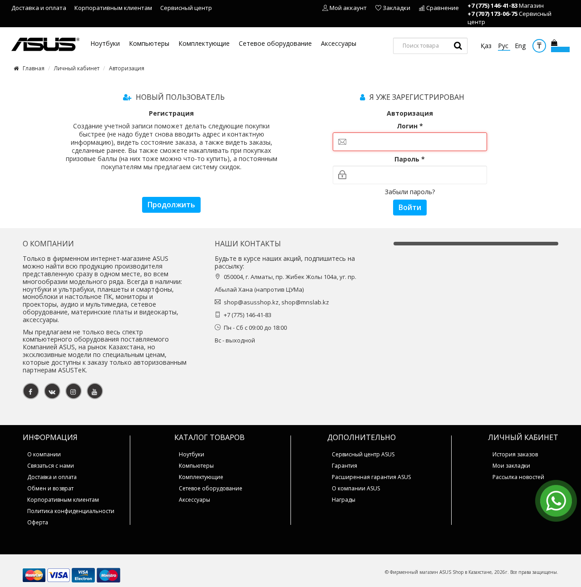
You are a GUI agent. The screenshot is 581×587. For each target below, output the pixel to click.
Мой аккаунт (348, 8)
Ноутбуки (105, 44)
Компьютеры (149, 44)
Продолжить (171, 205)
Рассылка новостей (518, 477)
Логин (410, 126)
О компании (44, 454)
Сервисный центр (186, 8)
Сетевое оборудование (275, 44)
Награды (343, 500)
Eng (520, 45)
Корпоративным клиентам (113, 8)
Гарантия (344, 466)
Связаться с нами (50, 466)
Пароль (409, 159)
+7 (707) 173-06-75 (492, 14)
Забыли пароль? (410, 191)
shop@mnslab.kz (305, 302)
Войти (410, 207)
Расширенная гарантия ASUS (371, 477)
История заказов (515, 454)
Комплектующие (204, 44)
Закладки (396, 8)
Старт (458, 46)
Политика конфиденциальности (70, 511)
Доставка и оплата (38, 8)
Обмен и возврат (50, 488)
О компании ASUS (356, 488)
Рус (504, 45)
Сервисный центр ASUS (363, 454)
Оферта (37, 522)
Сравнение (442, 8)
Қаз (487, 45)
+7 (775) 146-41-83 (492, 5)
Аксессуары (338, 44)
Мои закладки (511, 466)
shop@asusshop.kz (251, 302)
